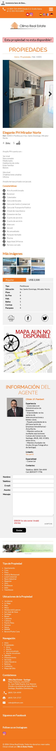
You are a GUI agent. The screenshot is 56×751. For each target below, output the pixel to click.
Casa (6, 570)
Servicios (7, 660)
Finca (6, 572)
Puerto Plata (9, 623)
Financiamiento (10, 657)
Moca (6, 608)
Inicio (16, 57)
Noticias (7, 664)
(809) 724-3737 (14, 698)
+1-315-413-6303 (16, 11)
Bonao (6, 616)
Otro (6, 583)
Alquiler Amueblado (13, 653)
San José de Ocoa (11, 612)
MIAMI (7, 629)
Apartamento (9, 568)
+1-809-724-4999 (14, 9)
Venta (8, 647)
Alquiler (9, 649)
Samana (7, 625)
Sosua (6, 627)
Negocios (8, 581)
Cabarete (8, 618)
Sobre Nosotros (10, 662)
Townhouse (8, 590)
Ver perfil (30, 454)
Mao (6, 605)
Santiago (7, 614)
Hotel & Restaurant (11, 575)
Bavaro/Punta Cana (12, 631)
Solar (6, 588)
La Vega (7, 603)
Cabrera (7, 621)
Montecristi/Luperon (12, 610)
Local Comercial (10, 577)
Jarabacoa (8, 601)
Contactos (8, 666)
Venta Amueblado (12, 651)
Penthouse (8, 585)
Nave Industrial (10, 579)
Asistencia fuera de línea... (16, 3)
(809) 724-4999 (14, 692)
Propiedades (26, 57)
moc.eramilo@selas (15, 703)
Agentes (7, 655)
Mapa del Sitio (9, 668)
